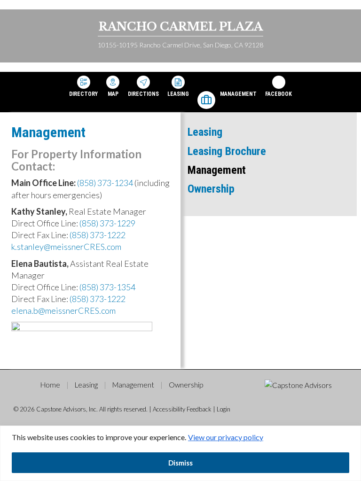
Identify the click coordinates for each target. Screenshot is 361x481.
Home (50, 384)
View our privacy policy (225, 437)
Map (113, 94)
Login (223, 409)
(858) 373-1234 (105, 183)
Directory (83, 94)
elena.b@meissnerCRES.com (63, 310)
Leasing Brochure (227, 151)
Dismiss (180, 462)
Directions (143, 94)
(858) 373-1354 (107, 287)
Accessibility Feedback (182, 409)
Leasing (178, 94)
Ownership (211, 188)
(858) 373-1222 (98, 235)
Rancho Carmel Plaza (181, 26)
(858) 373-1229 (107, 223)
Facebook (278, 94)
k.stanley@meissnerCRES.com (66, 246)
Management (238, 94)
